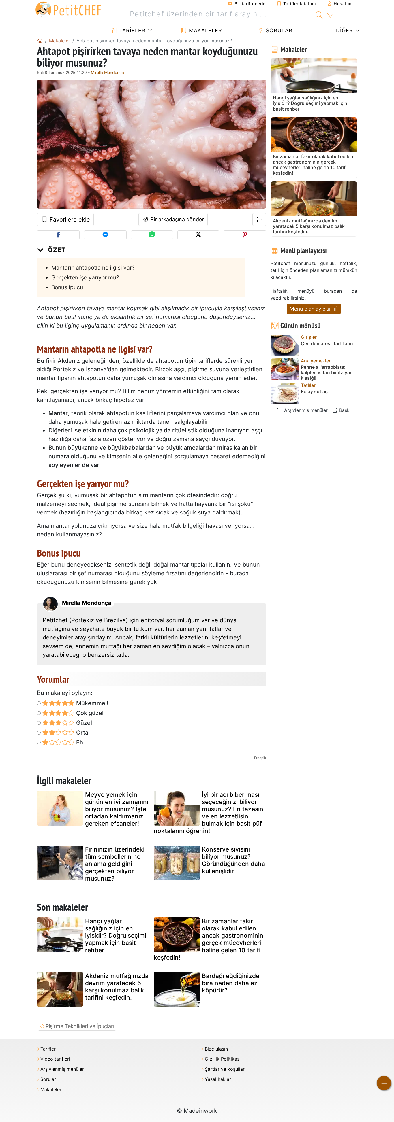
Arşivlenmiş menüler (305, 410)
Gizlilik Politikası (223, 1059)
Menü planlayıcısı (311, 309)
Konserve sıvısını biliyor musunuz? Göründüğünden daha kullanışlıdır (233, 860)
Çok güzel (89, 712)
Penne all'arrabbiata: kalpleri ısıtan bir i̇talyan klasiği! (327, 372)
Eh (79, 742)
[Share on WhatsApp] (152, 234)
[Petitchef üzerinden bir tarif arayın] (319, 14)
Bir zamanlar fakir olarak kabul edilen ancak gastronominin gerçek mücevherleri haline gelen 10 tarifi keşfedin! (208, 939)
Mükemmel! (91, 703)
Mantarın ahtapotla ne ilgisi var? (93, 267)
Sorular (278, 30)
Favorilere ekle (69, 219)
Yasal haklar (218, 1079)
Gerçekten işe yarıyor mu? (85, 277)
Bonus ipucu (67, 287)
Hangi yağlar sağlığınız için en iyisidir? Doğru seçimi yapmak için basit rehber (115, 935)
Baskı (344, 410)
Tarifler (131, 30)
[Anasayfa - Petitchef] (40, 40)
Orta (81, 732)
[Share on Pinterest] (245, 234)
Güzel (83, 722)
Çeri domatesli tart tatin (327, 343)
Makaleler (204, 30)
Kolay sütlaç (314, 391)
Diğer (343, 30)
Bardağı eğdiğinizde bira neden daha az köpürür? (230, 983)
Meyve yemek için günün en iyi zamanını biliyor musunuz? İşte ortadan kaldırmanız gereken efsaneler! (116, 809)
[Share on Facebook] (58, 234)
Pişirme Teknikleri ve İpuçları (80, 1026)
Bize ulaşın (216, 1049)
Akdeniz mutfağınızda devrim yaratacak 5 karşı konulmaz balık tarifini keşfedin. (117, 986)
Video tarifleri (55, 1059)
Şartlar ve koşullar (225, 1069)
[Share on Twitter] (198, 234)
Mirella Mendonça (107, 72)
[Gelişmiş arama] (330, 15)
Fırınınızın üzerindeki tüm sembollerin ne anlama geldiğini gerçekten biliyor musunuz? (115, 864)
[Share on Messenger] (105, 234)
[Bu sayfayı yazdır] (259, 219)
